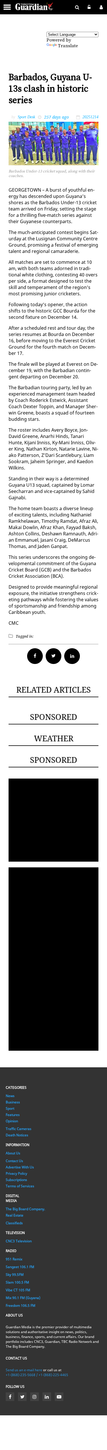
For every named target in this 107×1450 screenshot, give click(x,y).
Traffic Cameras (18, 1128)
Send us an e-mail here (24, 1370)
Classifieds (14, 1223)
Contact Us (14, 1160)
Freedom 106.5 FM (20, 1305)
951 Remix (14, 1259)
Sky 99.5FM (15, 1274)
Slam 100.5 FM (17, 1282)
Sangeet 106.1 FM (20, 1266)
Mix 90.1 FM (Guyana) (23, 1297)
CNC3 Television (19, 1241)
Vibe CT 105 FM (18, 1290)
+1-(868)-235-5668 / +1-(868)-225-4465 (37, 1374)
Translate (68, 46)
